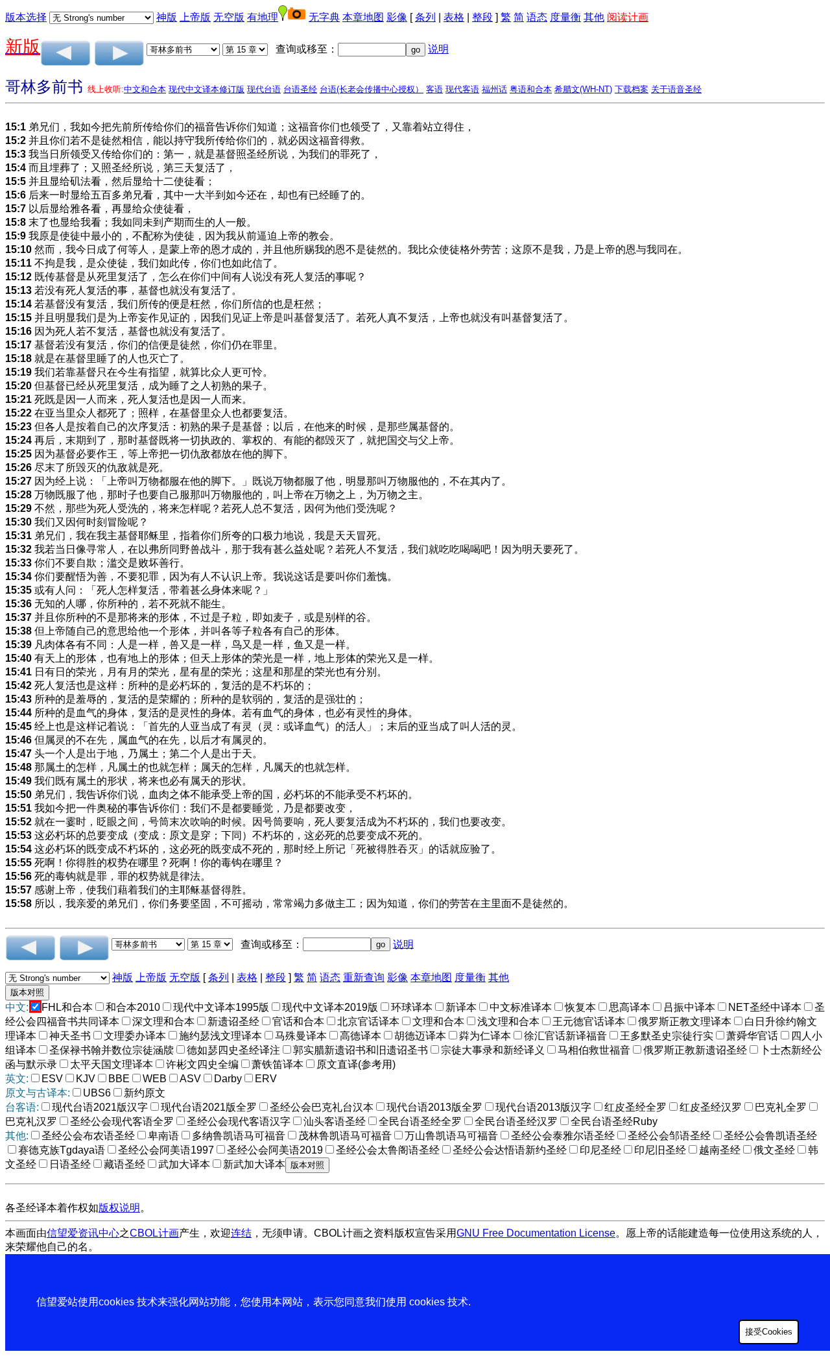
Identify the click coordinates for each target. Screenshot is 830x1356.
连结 (241, 1233)
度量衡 (565, 17)
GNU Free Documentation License (535, 1233)
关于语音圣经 (676, 89)
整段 (482, 17)
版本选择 (26, 17)
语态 (537, 17)
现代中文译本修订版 (206, 89)
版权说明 (119, 1207)
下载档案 (631, 89)
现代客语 (462, 89)
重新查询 (364, 977)
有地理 (262, 17)
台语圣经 (300, 89)
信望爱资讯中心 (83, 1233)
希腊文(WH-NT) (583, 89)
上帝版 (195, 17)
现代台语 (264, 89)
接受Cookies (768, 1332)
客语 (434, 89)
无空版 (228, 17)
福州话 (494, 89)
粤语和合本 (531, 89)
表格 (454, 17)
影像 (396, 17)
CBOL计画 (154, 1233)
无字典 (324, 17)
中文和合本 (145, 89)
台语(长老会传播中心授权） (371, 89)
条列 (425, 17)
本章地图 (363, 17)
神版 (166, 17)
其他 (594, 17)
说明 (438, 48)
